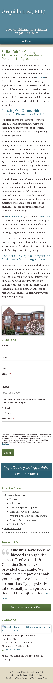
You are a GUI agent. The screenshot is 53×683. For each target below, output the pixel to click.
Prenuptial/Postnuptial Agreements (28, 516)
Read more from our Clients (26, 607)
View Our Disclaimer (20, 675)
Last (4, 368)
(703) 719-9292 (14, 649)
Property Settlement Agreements (26, 520)
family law (44, 216)
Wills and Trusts (12, 528)
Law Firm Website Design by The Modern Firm (26, 678)
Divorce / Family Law (15, 495)
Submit (8, 452)
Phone (8, 413)
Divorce (13, 499)
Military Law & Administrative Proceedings (26, 532)
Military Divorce (17, 503)
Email (7, 408)
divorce (40, 77)
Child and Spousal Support (23, 507)
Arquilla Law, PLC (14, 216)
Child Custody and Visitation (24, 511)
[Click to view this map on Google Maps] (26, 630)
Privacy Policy (36, 675)
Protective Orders (18, 524)
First (4, 357)
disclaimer (6, 444)
